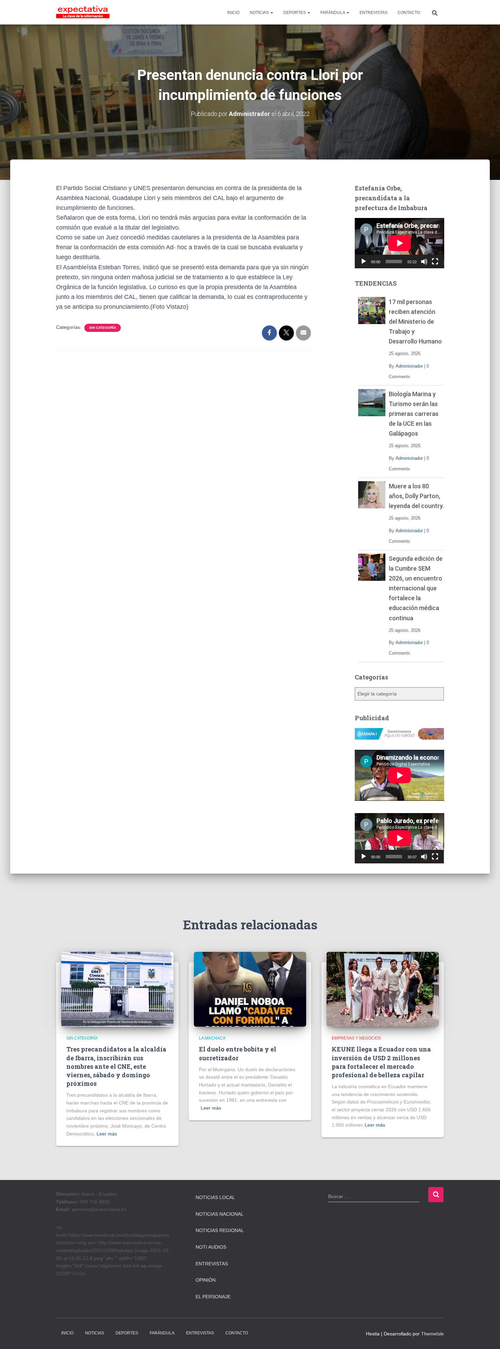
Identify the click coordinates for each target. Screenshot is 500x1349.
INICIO (233, 12)
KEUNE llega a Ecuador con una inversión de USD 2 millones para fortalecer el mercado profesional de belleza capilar (381, 1062)
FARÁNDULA (333, 12)
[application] (399, 243)
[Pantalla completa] (435, 261)
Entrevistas (212, 1263)
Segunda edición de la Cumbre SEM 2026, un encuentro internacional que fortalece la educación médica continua (416, 588)
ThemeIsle (432, 1333)
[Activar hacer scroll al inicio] (486, 1335)
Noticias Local (215, 1197)
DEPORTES (295, 12)
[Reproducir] (363, 261)
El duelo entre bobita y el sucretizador (237, 1053)
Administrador (409, 366)
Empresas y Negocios (356, 1038)
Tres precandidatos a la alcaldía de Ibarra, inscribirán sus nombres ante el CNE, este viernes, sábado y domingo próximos (116, 1066)
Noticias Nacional (220, 1214)
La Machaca (212, 1038)
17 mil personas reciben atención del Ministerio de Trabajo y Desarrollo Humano (415, 321)
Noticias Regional (220, 1230)
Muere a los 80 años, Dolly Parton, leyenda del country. (416, 496)
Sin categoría (102, 328)
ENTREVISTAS (373, 12)
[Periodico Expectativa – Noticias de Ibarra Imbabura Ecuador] (83, 12)
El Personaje (213, 1296)
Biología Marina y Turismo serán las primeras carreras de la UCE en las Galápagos (413, 413)
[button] (271, 12)
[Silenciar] (424, 261)
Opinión (206, 1280)
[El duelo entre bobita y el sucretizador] (250, 989)
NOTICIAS (260, 12)
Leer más (107, 1133)
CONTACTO (409, 12)
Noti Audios (211, 1247)
